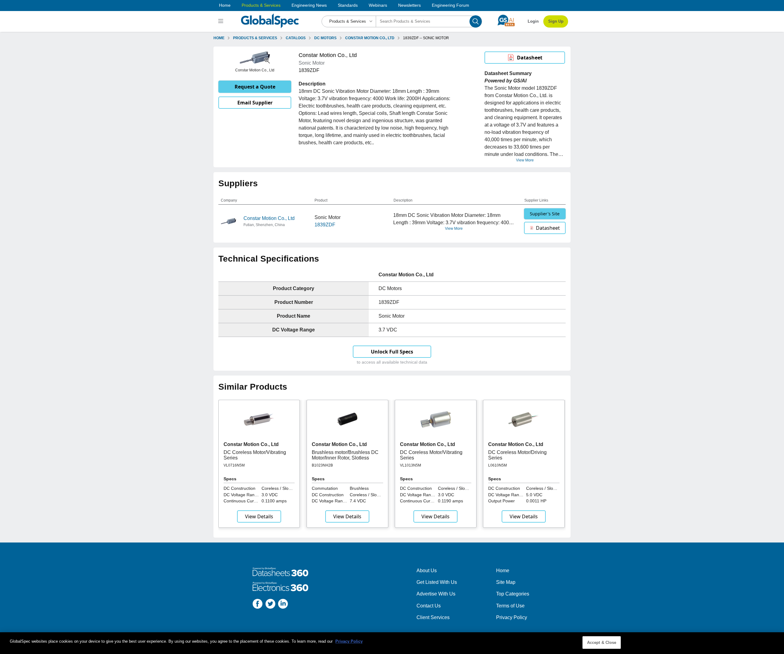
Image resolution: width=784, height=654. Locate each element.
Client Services (433, 617)
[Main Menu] (221, 21)
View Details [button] (259, 516)
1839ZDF (325, 224)
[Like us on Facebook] (257, 605)
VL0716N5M (234, 465)
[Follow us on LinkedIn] (283, 605)
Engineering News (309, 5)
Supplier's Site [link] (545, 214)
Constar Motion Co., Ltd (269, 218)
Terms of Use (510, 605)
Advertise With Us (436, 593)
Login (533, 21)
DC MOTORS (325, 38)
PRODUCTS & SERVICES (255, 38)
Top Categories (512, 593)
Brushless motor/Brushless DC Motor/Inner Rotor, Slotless (345, 455)
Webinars (378, 5)
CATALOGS (296, 38)
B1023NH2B (322, 465)
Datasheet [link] (529, 57)
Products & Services (261, 5)
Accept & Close (601, 642)
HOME (218, 38)
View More (525, 160)
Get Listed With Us (437, 582)
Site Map (505, 582)
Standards (348, 5)
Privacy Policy (511, 617)
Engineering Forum (450, 5)
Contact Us (429, 605)
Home (225, 5)
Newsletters (409, 5)
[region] (392, 643)
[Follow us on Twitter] (270, 605)
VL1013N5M (410, 465)
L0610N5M (497, 465)
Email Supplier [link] (255, 102)
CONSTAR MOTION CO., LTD (369, 38)
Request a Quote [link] (255, 86)
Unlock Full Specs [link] (392, 351)
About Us (427, 570)
